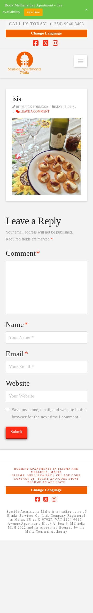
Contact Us (24, 478)
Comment (23, 253)
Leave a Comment (34, 111)
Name (17, 324)
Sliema (18, 475)
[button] (80, 61)
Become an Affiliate (46, 482)
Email (17, 354)
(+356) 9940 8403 (67, 24)
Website (18, 383)
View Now (33, 12)
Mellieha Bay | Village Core (54, 475)
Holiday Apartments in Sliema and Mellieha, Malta (46, 470)
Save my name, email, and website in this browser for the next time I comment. (49, 413)
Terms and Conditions (58, 478)
